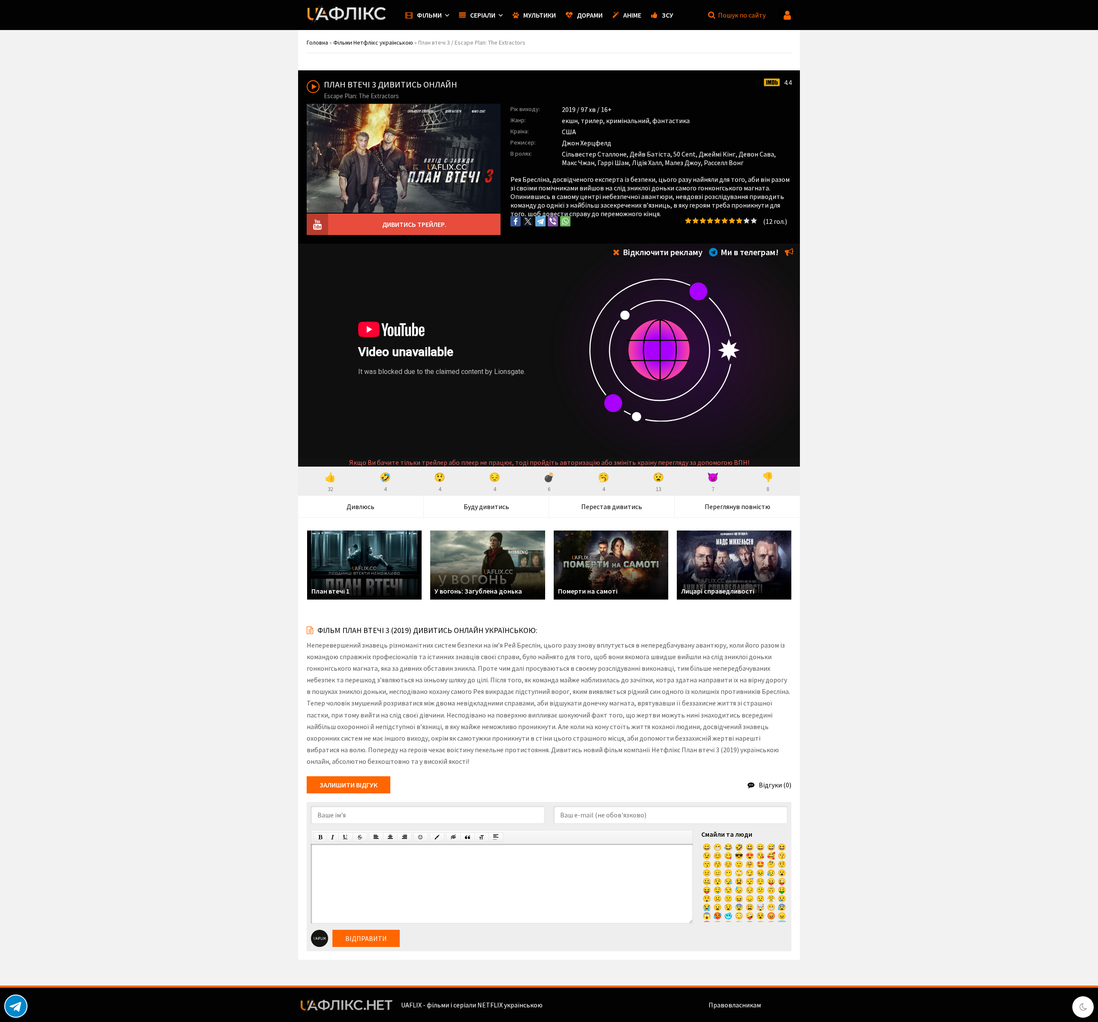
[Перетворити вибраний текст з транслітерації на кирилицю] (481, 837)
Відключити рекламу (662, 252)
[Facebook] (515, 221)
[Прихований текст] (453, 837)
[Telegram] (540, 221)
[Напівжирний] (320, 837)
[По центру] (390, 837)
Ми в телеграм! (748, 252)
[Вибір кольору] (437, 837)
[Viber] (553, 221)
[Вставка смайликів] (420, 837)
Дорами (590, 15)
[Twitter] (528, 221)
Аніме (632, 15)
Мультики (539, 15)
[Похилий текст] (332, 837)
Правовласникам (735, 1005)
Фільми (429, 15)
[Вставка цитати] (467, 837)
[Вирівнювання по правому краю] (404, 837)
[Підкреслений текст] (345, 837)
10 (753, 220)
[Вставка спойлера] (496, 837)
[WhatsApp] (565, 221)
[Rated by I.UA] (781, 1005)
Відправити (366, 938)
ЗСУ (667, 15)
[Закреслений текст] (360, 837)
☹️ (717, 898)
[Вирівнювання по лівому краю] (376, 837)
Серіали (482, 15)
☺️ (728, 864)
